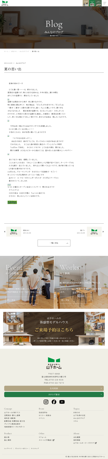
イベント (42, 418)
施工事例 (7, 440)
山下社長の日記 (79, 415)
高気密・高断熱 (10, 418)
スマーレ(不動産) (46, 440)
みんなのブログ (21, 63)
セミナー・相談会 (45, 415)
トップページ (8, 448)
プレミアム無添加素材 (12, 424)
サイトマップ (35, 448)
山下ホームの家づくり (12, 412)
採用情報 (76, 440)
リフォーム (42, 437)
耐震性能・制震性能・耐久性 (14, 421)
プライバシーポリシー (21, 448)
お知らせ (76, 412)
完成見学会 (43, 412)
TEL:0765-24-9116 (54, 380)
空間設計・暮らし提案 (12, 415)
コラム (75, 421)
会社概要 (76, 437)
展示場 (6, 437)
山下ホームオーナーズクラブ (84, 443)
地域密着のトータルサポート (14, 427)
